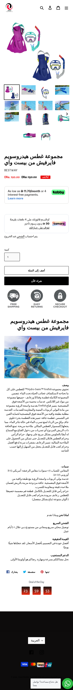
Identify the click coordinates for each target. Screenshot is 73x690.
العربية (35, 640)
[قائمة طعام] (66, 8)
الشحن (21, 236)
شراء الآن (36, 281)
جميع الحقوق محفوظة (52, 677)
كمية (6, 250)
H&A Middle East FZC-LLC (29, 677)
